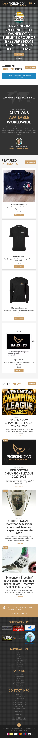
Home (19, 653)
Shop (19, 658)
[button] (28, 734)
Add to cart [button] (19, 370)
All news (32, 383)
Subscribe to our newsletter (19, 613)
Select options (19, 215)
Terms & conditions (19, 682)
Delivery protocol (19, 680)
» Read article (19, 436)
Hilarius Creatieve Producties (19, 730)
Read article (19, 56)
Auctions (19, 655)
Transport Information (19, 684)
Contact (19, 666)
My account (19, 674)
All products (30, 162)
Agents (19, 656)
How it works (19, 664)
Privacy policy (19, 686)
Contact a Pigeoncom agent (19, 148)
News (19, 662)
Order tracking (20, 676)
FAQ (19, 678)
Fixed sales (20, 660)
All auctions (30, 67)
